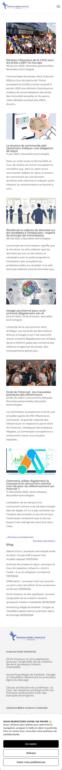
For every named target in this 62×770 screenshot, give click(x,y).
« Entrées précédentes (19, 537)
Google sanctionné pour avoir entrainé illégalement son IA (26, 312)
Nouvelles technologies (20, 69)
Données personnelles (39, 65)
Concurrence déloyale (39, 397)
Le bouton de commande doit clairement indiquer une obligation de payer (29, 148)
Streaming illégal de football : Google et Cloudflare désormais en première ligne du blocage (30, 611)
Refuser (31, 753)
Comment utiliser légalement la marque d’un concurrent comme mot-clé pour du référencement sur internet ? (30, 484)
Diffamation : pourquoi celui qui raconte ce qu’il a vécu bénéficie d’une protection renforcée (31, 585)
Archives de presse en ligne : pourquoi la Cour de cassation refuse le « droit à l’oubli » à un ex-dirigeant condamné (30, 568)
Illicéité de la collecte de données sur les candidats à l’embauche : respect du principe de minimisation (30, 233)
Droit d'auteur (31, 316)
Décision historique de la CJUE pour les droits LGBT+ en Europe (30, 61)
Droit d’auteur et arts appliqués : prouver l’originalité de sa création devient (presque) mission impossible (30, 598)
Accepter (31, 743)
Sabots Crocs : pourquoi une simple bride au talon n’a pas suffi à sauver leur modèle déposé (31, 555)
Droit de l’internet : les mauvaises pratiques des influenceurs (28, 393)
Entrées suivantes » (44, 540)
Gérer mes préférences (31, 762)
